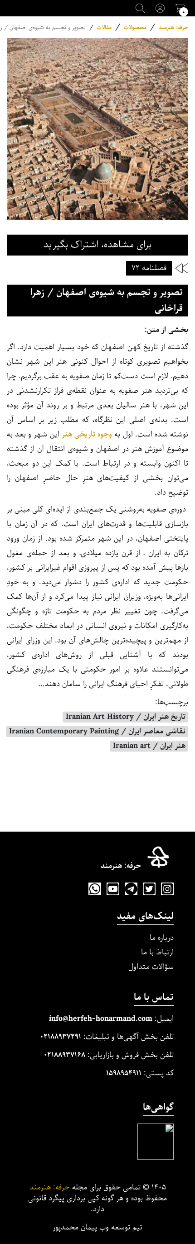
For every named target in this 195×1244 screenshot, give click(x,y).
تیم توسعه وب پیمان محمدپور (97, 1227)
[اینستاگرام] (167, 889)
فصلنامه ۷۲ (149, 268)
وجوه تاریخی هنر (87, 434)
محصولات (135, 27)
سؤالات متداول (151, 967)
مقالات (104, 27)
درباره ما (162, 938)
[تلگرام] (131, 889)
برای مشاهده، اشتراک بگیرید (97, 245)
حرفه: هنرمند (173, 27)
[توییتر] (149, 889)
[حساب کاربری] (160, 8)
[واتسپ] (94, 889)
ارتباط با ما (157, 952)
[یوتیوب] (113, 889)
